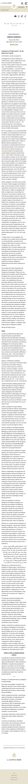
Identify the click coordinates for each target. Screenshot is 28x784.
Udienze (3, 10)
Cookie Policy (14, 777)
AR (5, 23)
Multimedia (14, 44)
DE (8, 23)
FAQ (14, 773)
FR (17, 23)
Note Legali (14, 775)
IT (23, 23)
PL (13, 25)
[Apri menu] (25, 3)
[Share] (25, 16)
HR (20, 23)
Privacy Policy (14, 779)
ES (14, 23)
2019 (7, 10)
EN (11, 23)
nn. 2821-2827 (8, 155)
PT (16, 25)
